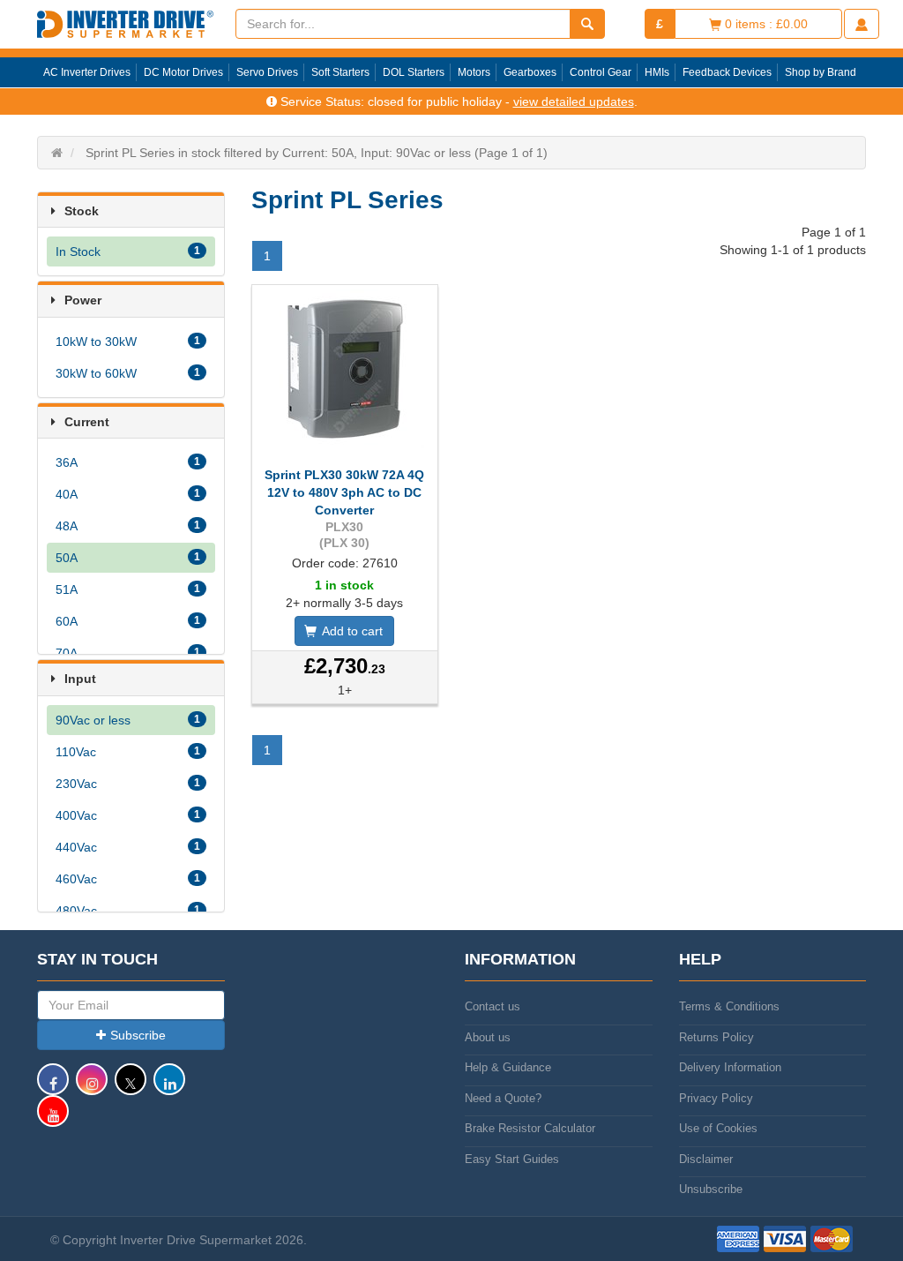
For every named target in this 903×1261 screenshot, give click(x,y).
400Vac (128, 815)
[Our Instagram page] (92, 1087)
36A (128, 462)
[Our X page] (130, 1087)
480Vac (128, 911)
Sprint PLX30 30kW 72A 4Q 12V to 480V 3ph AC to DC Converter (344, 492)
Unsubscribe (711, 1189)
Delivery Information (730, 1067)
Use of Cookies (718, 1128)
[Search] (587, 24)
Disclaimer (706, 1159)
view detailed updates (573, 101)
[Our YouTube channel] (53, 1119)
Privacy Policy (716, 1098)
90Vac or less (128, 720)
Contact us (492, 1006)
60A (128, 621)
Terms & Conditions (729, 1006)
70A (128, 653)
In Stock (128, 251)
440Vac (128, 847)
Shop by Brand (820, 72)
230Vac (128, 784)
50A (128, 558)
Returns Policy (716, 1037)
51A (128, 589)
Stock (81, 211)
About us (488, 1037)
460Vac (128, 879)
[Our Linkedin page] (169, 1087)
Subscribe (138, 1035)
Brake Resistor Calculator (530, 1128)
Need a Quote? (503, 1098)
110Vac (128, 752)
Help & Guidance (508, 1067)
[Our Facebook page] (53, 1087)
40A (128, 494)
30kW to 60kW (128, 373)
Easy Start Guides (512, 1159)
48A (128, 526)
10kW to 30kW (128, 341)
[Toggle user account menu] (861, 24)
